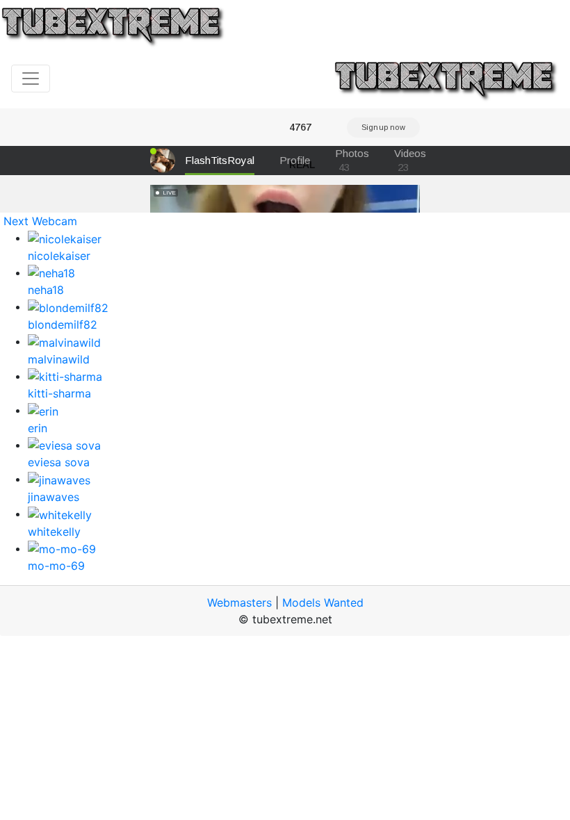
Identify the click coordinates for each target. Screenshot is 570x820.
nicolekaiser (59, 256)
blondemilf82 (62, 324)
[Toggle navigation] (30, 78)
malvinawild (59, 359)
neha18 (46, 290)
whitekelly (54, 532)
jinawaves (53, 497)
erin (37, 428)
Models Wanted (323, 602)
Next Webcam (40, 221)
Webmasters (239, 602)
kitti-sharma (59, 393)
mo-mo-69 (56, 566)
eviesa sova (59, 462)
